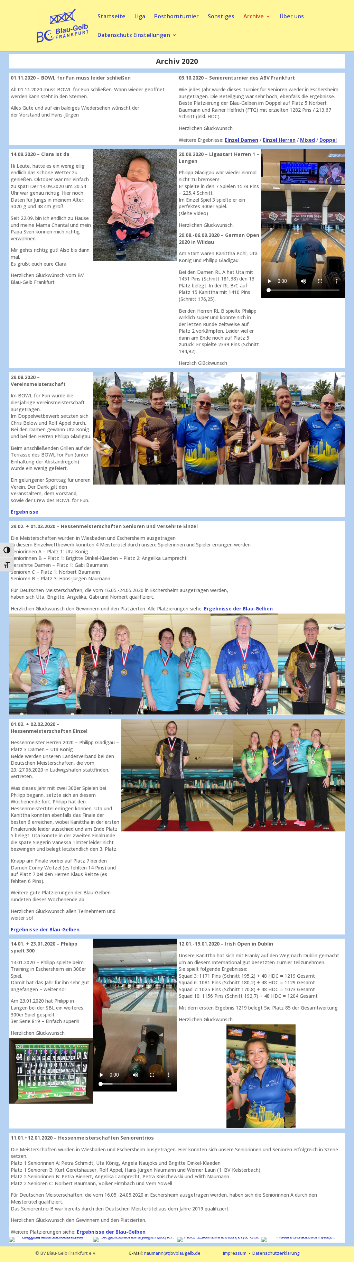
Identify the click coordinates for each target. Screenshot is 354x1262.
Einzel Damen (241, 140)
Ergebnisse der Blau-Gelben (238, 608)
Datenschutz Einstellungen (133, 36)
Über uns (292, 17)
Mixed (307, 140)
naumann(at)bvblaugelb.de (172, 1253)
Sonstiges (221, 17)
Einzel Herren (279, 140)
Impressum (234, 1253)
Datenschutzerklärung (276, 1253)
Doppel (328, 140)
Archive (253, 17)
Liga (139, 17)
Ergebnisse (24, 511)
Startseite (111, 17)
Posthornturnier (176, 17)
